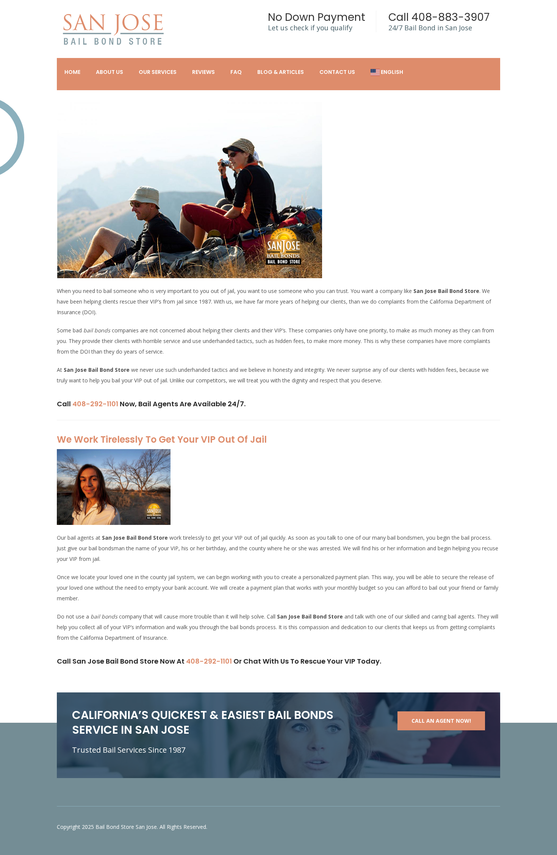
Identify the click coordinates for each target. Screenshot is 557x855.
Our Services (158, 72)
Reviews (203, 72)
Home (72, 72)
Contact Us (337, 72)
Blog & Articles (280, 72)
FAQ (236, 72)
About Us (109, 72)
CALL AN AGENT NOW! (441, 720)
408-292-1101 (95, 404)
